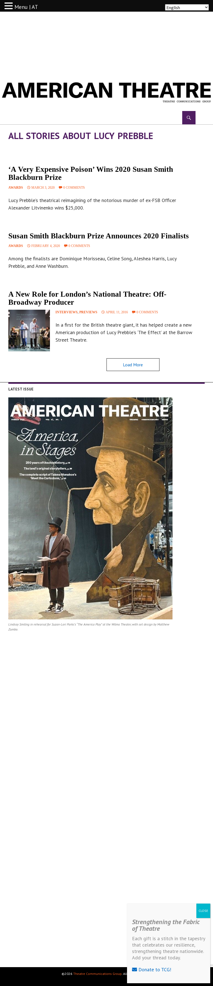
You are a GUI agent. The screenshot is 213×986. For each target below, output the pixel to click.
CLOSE (203, 911)
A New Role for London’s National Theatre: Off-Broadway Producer (87, 298)
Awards (15, 188)
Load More (133, 364)
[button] (9, 6)
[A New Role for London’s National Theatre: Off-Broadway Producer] (29, 330)
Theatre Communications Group (97, 974)
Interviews (66, 312)
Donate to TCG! (154, 969)
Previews (88, 312)
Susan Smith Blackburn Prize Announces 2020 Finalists (98, 236)
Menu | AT (26, 7)
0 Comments (74, 188)
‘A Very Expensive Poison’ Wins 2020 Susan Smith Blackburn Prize (90, 173)
